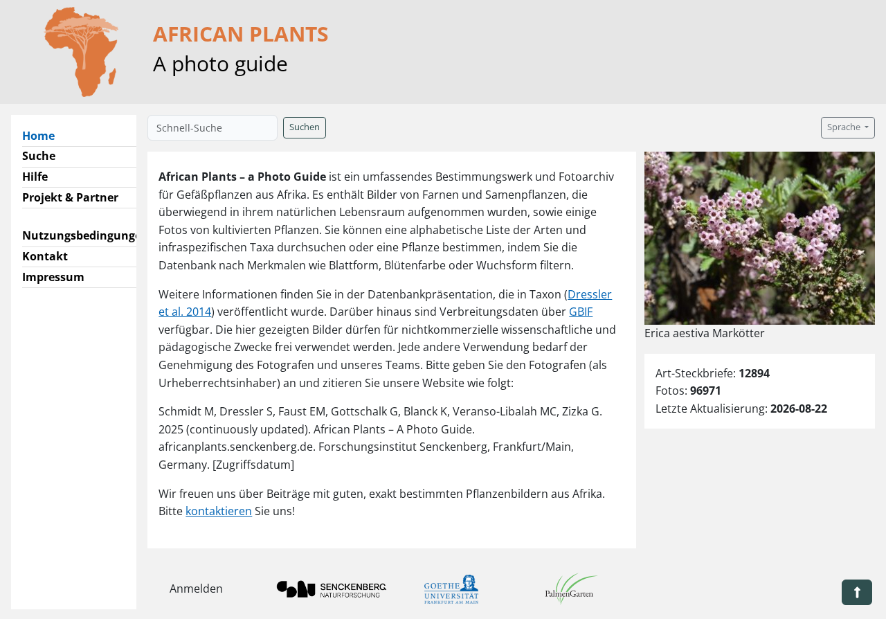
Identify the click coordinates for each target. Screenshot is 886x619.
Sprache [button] (844, 127)
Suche (38, 155)
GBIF (581, 311)
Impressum (53, 277)
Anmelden (196, 588)
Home (44, 135)
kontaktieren (219, 511)
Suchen (304, 127)
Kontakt (45, 256)
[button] (857, 592)
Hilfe (35, 176)
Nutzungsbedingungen (85, 235)
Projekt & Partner (70, 197)
